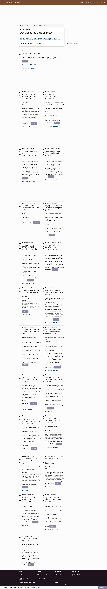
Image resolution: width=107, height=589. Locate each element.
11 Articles (49, 486)
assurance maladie (40, 579)
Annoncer (74, 575)
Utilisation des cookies (23, 578)
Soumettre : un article (76, 574)
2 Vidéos (33, 314)
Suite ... (21, 41)
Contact (20, 574)
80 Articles (49, 180)
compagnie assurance (41, 575)
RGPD (20, 579)
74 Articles (25, 225)
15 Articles (49, 447)
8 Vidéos (33, 126)
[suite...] (25, 61)
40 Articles (25, 368)
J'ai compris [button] (102, 587)
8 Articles (25, 525)
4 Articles (25, 568)
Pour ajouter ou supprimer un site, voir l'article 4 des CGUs (31, 584)
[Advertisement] (53, 14)
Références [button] (92, 2)
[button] (98, 2)
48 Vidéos (33, 64)
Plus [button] (39, 587)
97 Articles (25, 126)
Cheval (85, 2)
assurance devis (40, 577)
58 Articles (25, 314)
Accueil (81, 2)
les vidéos (32, 43)
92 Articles (49, 126)
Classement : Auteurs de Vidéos (60, 575)
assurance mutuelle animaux (42, 574)
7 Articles (49, 529)
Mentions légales (22, 575)
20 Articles (25, 407)
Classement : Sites (58, 574)
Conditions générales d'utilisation (26, 577)
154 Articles (26, 64)
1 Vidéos (56, 126)
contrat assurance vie (41, 578)
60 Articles (49, 273)
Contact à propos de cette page (60, 584)
